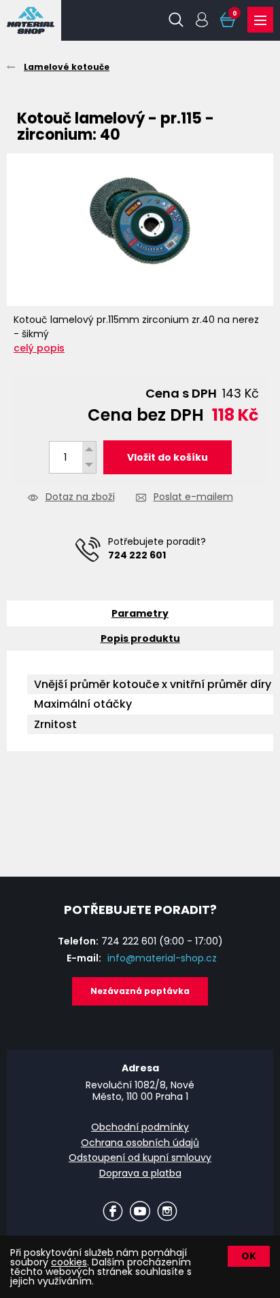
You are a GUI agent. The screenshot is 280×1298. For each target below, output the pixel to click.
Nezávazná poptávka (140, 991)
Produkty (260, 20)
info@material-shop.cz (162, 958)
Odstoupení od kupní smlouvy (140, 1157)
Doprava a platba (140, 1173)
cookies (69, 1262)
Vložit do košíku (167, 457)
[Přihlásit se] (202, 20)
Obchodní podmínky (140, 1127)
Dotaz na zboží (80, 497)
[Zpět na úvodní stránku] (30, 20)
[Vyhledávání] (176, 20)
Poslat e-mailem (193, 497)
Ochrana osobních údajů (140, 1142)
